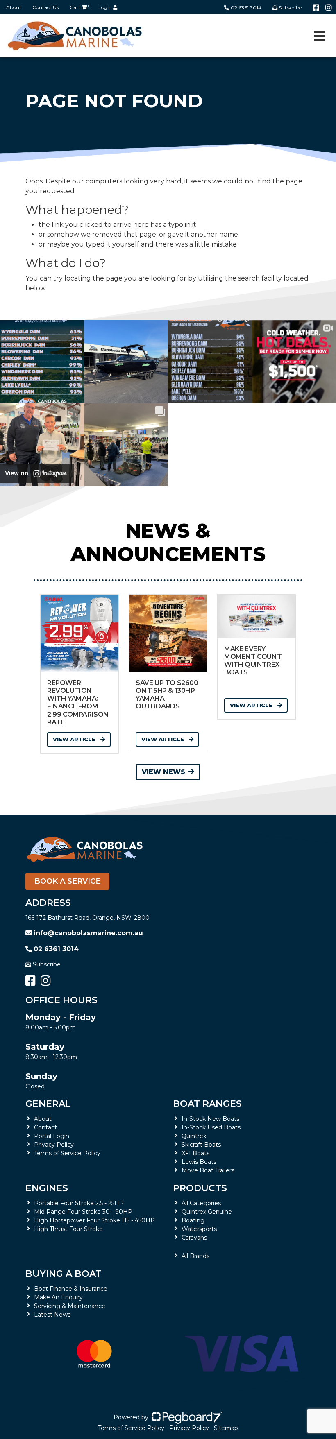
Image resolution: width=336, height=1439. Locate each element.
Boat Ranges (207, 1103)
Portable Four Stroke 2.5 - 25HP (79, 1203)
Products (200, 1188)
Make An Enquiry (58, 1297)
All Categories (201, 1203)
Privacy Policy (54, 1144)
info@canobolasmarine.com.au (88, 933)
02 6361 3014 (246, 8)
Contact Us (45, 7)
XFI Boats (195, 1153)
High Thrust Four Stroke (68, 1229)
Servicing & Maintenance (69, 1306)
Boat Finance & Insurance (70, 1288)
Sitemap (226, 1428)
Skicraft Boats (201, 1144)
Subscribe (47, 964)
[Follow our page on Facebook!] (316, 7)
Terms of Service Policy (67, 1153)
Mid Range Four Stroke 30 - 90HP (83, 1211)
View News (163, 772)
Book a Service (67, 881)
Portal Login (51, 1136)
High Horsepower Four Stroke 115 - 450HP (94, 1220)
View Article (75, 739)
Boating (193, 1220)
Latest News (52, 1314)
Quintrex (194, 1136)
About (13, 7)
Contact (45, 1127)
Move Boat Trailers (208, 1170)
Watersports (199, 1229)
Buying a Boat (63, 1273)
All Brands (195, 1256)
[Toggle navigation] (319, 36)
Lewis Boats (199, 1161)
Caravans (194, 1237)
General (48, 1103)
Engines (46, 1188)
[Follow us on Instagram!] (328, 7)
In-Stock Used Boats (211, 1127)
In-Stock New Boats (210, 1118)
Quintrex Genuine (207, 1211)
